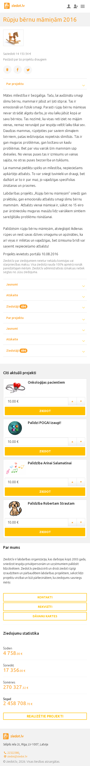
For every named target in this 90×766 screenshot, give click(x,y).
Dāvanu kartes (45, 616)
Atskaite (12, 295)
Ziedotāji (16, 306)
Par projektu (15, 84)
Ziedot (45, 411)
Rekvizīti (45, 606)
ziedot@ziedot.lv (17, 756)
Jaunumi (12, 284)
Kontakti (45, 597)
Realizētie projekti (45, 716)
